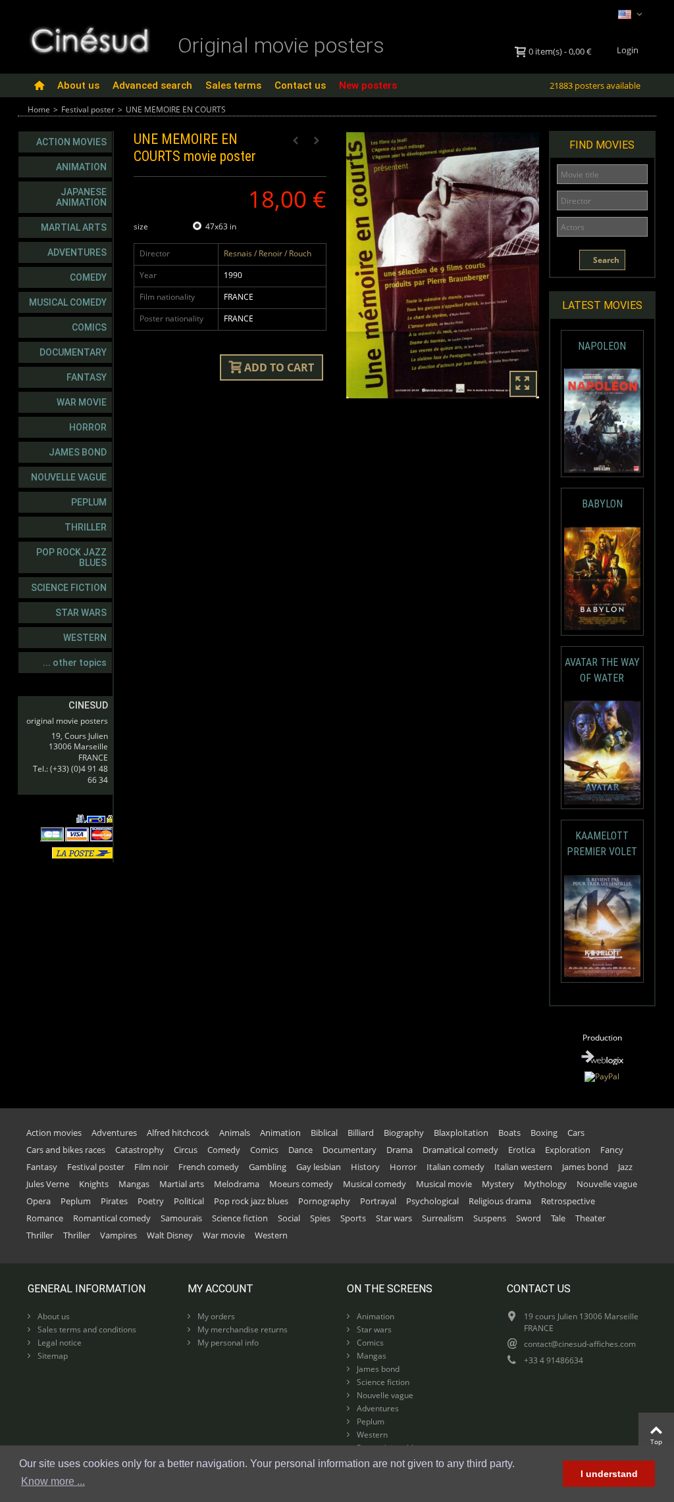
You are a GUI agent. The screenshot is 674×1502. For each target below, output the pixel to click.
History (365, 1167)
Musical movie (444, 1184)
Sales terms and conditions (86, 1329)
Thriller (86, 527)
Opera (38, 1201)
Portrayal (378, 1201)
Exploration (567, 1150)
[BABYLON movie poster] (602, 578)
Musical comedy (68, 302)
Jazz (625, 1167)
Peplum (89, 502)
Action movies (71, 142)
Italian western (523, 1167)
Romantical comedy (112, 1218)
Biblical (324, 1132)
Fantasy (86, 377)
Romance (44, 1218)
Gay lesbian (318, 1167)
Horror (88, 427)
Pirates (114, 1201)
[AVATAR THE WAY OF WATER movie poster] (602, 752)
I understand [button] (609, 1473)
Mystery (498, 1184)
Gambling (267, 1167)
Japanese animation (81, 197)
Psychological (432, 1201)
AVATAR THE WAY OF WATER (602, 670)
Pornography (324, 1201)
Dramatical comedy (460, 1150)
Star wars (81, 612)
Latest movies (602, 305)
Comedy (88, 277)
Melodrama (236, 1184)
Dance (300, 1150)
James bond (78, 452)
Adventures (77, 252)
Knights (94, 1184)
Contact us (300, 85)
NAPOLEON (602, 346)
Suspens (489, 1218)
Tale (558, 1218)
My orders (215, 1316)
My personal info (227, 1342)
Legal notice (59, 1342)
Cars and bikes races (65, 1150)
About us (78, 85)
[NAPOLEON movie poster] (602, 420)
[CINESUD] (89, 38)
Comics (89, 327)
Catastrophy (139, 1150)
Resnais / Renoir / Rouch (267, 253)
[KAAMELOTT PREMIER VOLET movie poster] (602, 926)
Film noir (151, 1167)
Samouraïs (181, 1218)
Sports (353, 1218)
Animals (234, 1132)
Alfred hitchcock (178, 1132)
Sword (528, 1218)
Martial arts (74, 227)
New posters (368, 85)
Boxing (544, 1132)
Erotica (521, 1150)
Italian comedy (455, 1167)
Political (189, 1201)
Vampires (118, 1235)
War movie (82, 402)
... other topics (75, 662)
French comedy (208, 1167)
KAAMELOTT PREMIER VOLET (602, 844)
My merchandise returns (241, 1329)
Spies (320, 1218)
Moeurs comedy (301, 1184)
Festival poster (88, 109)
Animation (81, 167)
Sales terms (233, 85)
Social (289, 1218)
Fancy (611, 1150)
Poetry (151, 1201)
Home (39, 109)
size (142, 226)
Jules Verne (47, 1184)
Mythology (545, 1184)
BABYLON (602, 504)
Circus (185, 1150)
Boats (509, 1132)
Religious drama (500, 1201)
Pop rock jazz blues (71, 557)
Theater (590, 1218)
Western (85, 637)
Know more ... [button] (53, 1481)
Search (605, 260)
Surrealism (442, 1218)
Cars (575, 1132)
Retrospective (568, 1201)
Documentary (73, 352)
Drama (399, 1150)
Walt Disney (170, 1235)
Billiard (361, 1132)
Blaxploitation (461, 1132)
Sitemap (52, 1355)
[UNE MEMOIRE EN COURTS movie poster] (442, 265)
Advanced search (152, 85)
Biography (404, 1132)
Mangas (133, 1184)
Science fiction (69, 587)
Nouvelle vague (69, 477)
